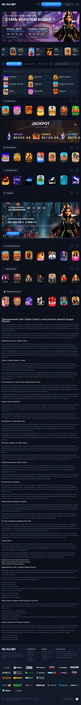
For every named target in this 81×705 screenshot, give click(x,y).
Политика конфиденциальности (47, 656)
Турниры (30, 657)
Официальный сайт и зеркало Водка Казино (15, 560)
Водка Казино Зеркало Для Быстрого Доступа (16, 562)
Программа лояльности (31, 654)
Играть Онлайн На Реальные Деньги (13, 564)
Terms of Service (67, 657)
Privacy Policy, (59, 657)
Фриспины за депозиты (31, 659)
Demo (5, 116)
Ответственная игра (47, 653)
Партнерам (45, 659)
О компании (31, 651)
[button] (3, 64)
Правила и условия (47, 651)
